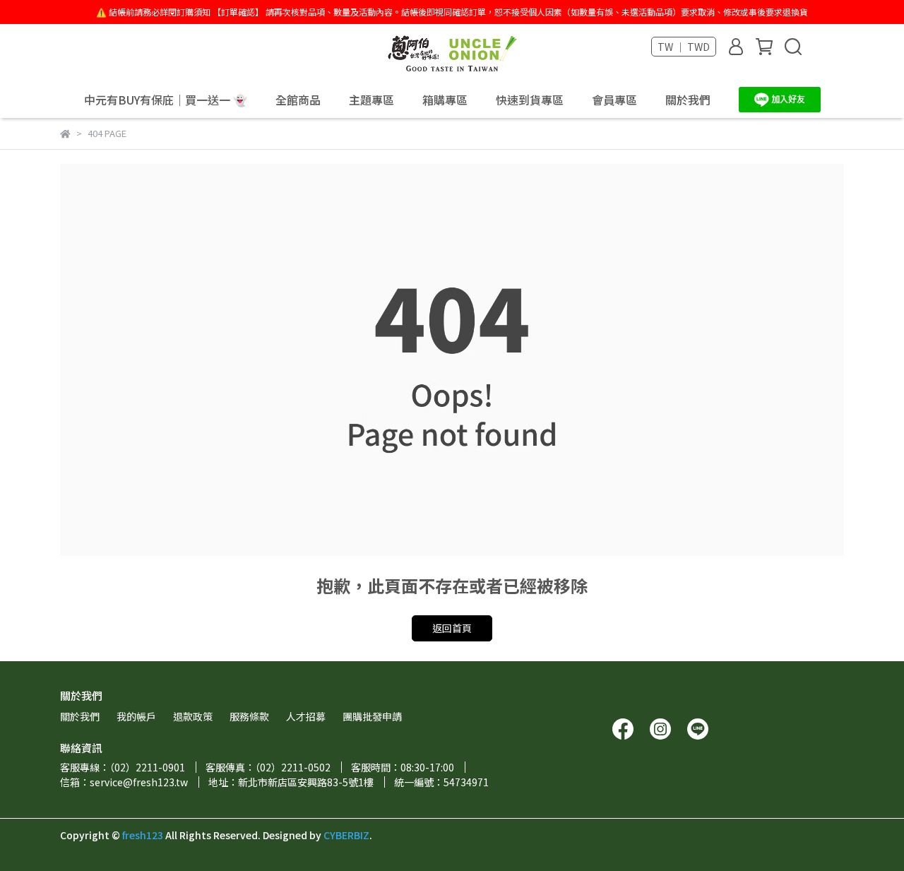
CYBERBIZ (346, 835)
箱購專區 (445, 99)
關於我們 (687, 99)
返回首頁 (452, 628)
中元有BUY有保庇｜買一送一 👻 (165, 99)
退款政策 (193, 716)
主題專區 (371, 99)
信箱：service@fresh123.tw (124, 782)
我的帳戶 (136, 716)
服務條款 (249, 716)
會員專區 (614, 99)
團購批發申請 (372, 716)
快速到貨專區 (530, 99)
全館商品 (298, 99)
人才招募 (306, 716)
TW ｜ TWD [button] (684, 46)
